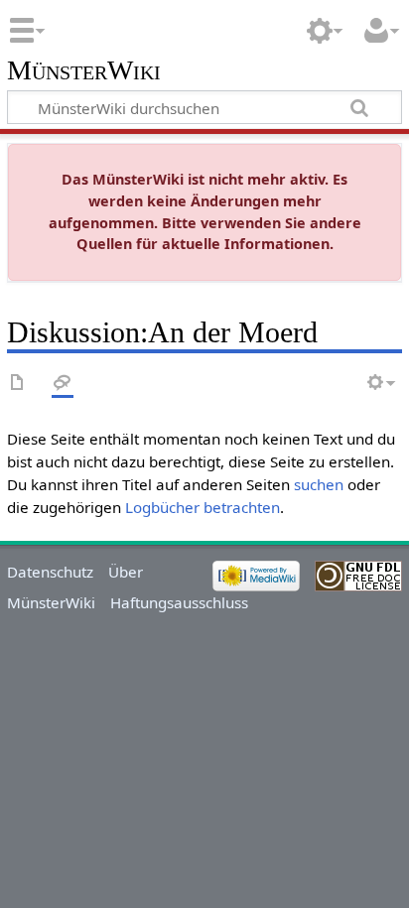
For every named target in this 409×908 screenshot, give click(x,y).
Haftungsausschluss (179, 602)
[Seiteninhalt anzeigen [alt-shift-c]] (18, 383)
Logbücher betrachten (202, 507)
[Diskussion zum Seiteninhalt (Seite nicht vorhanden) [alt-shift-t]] (62, 383)
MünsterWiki (84, 71)
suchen (318, 484)
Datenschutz (50, 572)
